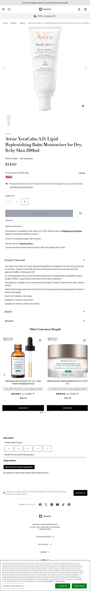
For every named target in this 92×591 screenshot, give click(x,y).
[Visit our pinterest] (69, 504)
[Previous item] (4, 375)
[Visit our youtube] (57, 504)
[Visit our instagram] (52, 504)
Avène (22, 23)
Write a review (11, 158)
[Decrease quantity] (9, 201)
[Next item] (86, 375)
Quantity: (10, 196)
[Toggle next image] (86, 68)
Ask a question (26, 158)
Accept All (63, 586)
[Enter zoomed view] (83, 106)
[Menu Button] (3, 9)
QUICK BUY (23, 408)
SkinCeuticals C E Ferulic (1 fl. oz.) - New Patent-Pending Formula (23, 382)
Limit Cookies (79, 586)
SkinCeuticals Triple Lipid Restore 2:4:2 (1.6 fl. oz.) (67, 382)
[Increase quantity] (25, 201)
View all (82, 173)
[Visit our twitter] (46, 504)
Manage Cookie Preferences (45, 524)
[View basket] (85, 9)
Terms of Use (60, 581)
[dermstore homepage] (45, 9)
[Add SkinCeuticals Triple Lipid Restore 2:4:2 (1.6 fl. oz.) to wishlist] (84, 340)
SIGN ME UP (80, 493)
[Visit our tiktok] (63, 504)
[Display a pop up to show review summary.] (33, 394)
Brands (14, 23)
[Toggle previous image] (4, 68)
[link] (79, 9)
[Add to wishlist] (80, 213)
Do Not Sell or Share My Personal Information (45, 528)
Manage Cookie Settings (12, 586)
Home (5, 23)
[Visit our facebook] (40, 504)
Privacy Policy (47, 581)
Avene (8, 134)
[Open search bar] (9, 9)
